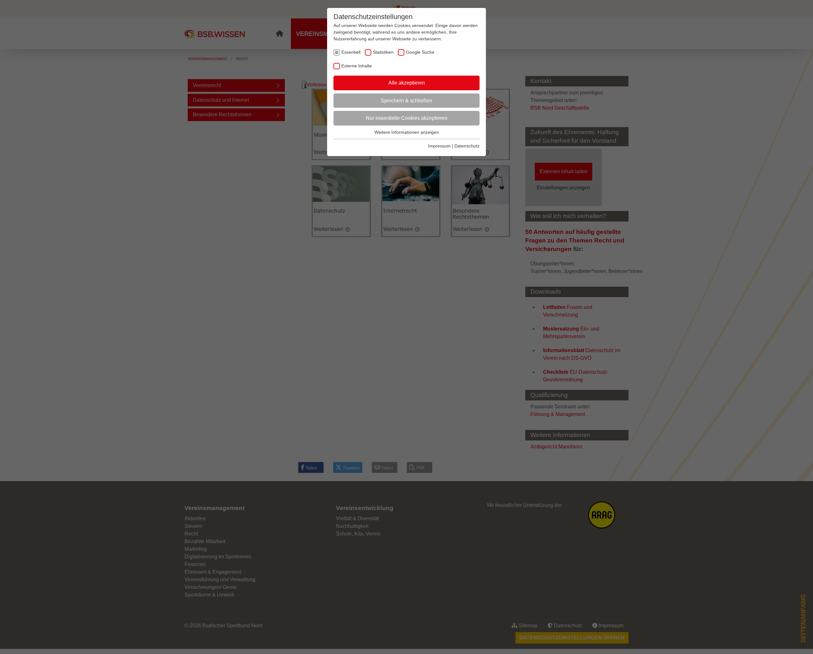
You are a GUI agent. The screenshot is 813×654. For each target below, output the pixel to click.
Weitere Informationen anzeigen (406, 132)
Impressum (439, 145)
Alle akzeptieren (406, 82)
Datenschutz (467, 145)
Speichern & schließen (406, 100)
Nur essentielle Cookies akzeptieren (406, 118)
